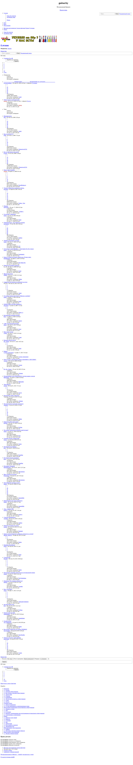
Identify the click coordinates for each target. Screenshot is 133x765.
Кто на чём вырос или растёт (11, 152)
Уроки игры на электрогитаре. (12, 99)
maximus (6, 189)
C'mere (20, 653)
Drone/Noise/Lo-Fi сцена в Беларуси (13, 500)
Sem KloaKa (7, 630)
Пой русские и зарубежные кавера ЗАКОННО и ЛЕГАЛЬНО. (20, 359)
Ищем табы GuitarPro (9, 170)
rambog (20, 237)
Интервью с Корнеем (9, 466)
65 (7, 232)
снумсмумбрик (8, 83)
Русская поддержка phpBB (8, 757)
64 (7, 231)
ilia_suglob (6, 341)
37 (7, 125)
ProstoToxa (6, 475)
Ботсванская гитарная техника (12, 315)
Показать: (4, 658)
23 (7, 88)
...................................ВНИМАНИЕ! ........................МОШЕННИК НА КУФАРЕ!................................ (29, 81)
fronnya (5, 510)
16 (7, 157)
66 (7, 233)
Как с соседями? (8, 589)
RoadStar (20, 455)
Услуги (29, 101)
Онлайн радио (7, 621)
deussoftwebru (7, 467)
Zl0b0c (5, 275)
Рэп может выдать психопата (11, 457)
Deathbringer (7, 258)
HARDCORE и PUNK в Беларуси (13, 304)
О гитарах (34, 83)
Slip (5, 117)
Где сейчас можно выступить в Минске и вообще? (17, 296)
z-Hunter (20, 373)
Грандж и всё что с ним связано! (12, 637)
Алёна (5, 333)
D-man (5, 153)
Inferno (5, 582)
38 (7, 127)
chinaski (9, 48)
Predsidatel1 (21, 254)
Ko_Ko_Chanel (7, 369)
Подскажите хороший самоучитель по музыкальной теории (19, 572)
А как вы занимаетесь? (10, 517)
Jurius (5, 590)
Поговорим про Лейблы (10, 446)
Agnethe (6, 518)
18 (7, 160)
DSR (5, 135)
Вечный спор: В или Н (10, 340)
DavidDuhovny (22, 185)
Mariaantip (6, 377)
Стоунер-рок (7, 557)
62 (7, 228)
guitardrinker (7, 614)
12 (7, 145)
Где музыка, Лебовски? (10, 214)
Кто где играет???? (8, 134)
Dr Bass (20, 610)
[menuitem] (11, 16)
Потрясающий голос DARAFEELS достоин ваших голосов (19, 376)
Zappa (5, 439)
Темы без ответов (8, 32)
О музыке (5, 45)
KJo (19, 435)
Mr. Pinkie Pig (21, 262)
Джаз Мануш (7, 384)
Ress (5, 316)
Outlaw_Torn (21, 203)
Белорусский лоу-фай (9, 612)
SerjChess (6, 207)
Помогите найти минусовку (11, 421)
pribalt (5, 574)
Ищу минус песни (8, 332)
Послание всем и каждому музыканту (14, 403)
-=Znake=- (21, 211)
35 (7, 123)
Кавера (5, 351)
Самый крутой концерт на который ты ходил (15, 282)
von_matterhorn (7, 622)
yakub (19, 131)
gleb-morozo (21, 471)
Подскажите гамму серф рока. (11, 395)
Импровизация (8, 116)
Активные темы (8, 33)
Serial (5, 215)
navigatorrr (6, 224)
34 (7, 121)
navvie (20, 392)
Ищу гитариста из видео (10, 474)
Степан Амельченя (9, 352)
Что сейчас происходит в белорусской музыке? (16, 430)
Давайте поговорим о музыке (11, 240)
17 (7, 159)
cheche (5, 385)
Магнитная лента (8, 273)
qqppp (5, 484)
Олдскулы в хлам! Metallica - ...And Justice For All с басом (19, 249)
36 (7, 124)
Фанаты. (6, 206)
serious (5, 101)
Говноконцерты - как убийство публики (14, 222)
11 (7, 143)
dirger (5, 325)
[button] (8, 58)
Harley (5, 502)
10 (7, 142)
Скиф (19, 97)
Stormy (20, 320)
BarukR (6, 558)
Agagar (5, 361)
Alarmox (6, 405)
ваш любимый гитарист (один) (12, 482)
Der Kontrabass (22, 578)
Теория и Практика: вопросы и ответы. (14, 188)
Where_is (20, 312)
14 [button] (4, 71)
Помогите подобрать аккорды (11, 265)
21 (7, 489)
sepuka (5, 527)
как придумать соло (9, 604)
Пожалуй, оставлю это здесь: (11, 525)
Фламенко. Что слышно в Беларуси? (13, 581)
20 (7, 163)
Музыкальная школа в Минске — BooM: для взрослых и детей (17, 754)
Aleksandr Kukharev (23, 601)
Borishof (20, 531)
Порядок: (37, 658)
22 (7, 87)
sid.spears (6, 305)
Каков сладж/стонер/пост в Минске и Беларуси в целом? (18, 534)
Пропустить (63, 10)
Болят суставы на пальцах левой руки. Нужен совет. (17, 257)
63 (7, 229)
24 (7, 90)
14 (7, 199)
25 (7, 91)
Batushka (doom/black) (9, 545)
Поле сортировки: (19, 658)
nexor (19, 329)
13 (7, 197)
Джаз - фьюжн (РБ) (9, 509)
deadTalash (6, 639)
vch (19, 246)
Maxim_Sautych (8, 535)
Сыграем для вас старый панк (11, 438)
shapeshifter (21, 498)
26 (7, 92)
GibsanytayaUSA (22, 149)
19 (7, 161)
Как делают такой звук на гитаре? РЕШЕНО (15, 629)
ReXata (5, 423)
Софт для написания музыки (11, 323)
